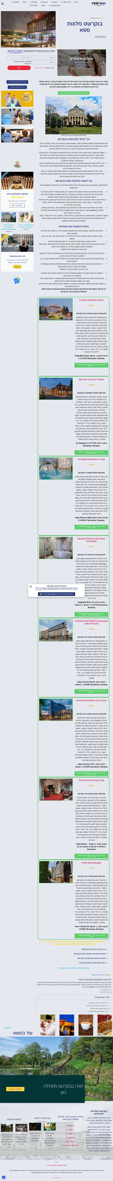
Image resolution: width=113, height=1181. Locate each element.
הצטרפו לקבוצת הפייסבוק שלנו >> (56, 1165)
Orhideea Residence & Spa (91, 459)
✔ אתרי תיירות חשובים (70, 1145)
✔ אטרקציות (70, 1138)
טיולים (24, 2)
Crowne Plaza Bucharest (91, 300)
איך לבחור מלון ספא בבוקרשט (98, 1003)
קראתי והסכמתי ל (44, 68)
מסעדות (34, 2)
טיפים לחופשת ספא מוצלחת (98, 1008)
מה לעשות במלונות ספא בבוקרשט (97, 1006)
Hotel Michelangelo (91, 863)
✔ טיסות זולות (70, 1141)
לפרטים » (26, 229)
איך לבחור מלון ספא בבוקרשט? (93, 949)
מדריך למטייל (66, 2)
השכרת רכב (34, 5)
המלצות (16, 2)
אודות (56, 1162)
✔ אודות (70, 1125)
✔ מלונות (70, 1130)
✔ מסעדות (71, 1134)
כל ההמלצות (105, 991)
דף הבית (104, 18)
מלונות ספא (95, 975)
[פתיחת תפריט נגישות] (4, 1177)
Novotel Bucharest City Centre (91, 700)
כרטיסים (45, 2)
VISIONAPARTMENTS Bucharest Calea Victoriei (91, 622)
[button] (2, 3)
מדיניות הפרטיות (39, 68)
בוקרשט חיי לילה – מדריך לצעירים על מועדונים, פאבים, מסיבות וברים (21, 1139)
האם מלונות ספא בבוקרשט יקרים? (92, 963)
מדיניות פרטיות (56, 1178)
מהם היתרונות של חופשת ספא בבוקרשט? (89, 954)
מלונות (55, 2)
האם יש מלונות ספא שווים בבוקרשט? (91, 958)
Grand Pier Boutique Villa (91, 780)
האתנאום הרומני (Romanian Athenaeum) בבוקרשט (8, 227)
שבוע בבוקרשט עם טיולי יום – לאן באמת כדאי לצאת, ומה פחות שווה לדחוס (7, 1139)
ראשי (76, 2)
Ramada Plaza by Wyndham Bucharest (91, 540)
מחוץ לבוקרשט (55, 5)
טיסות (43, 5)
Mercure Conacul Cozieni (91, 379)
